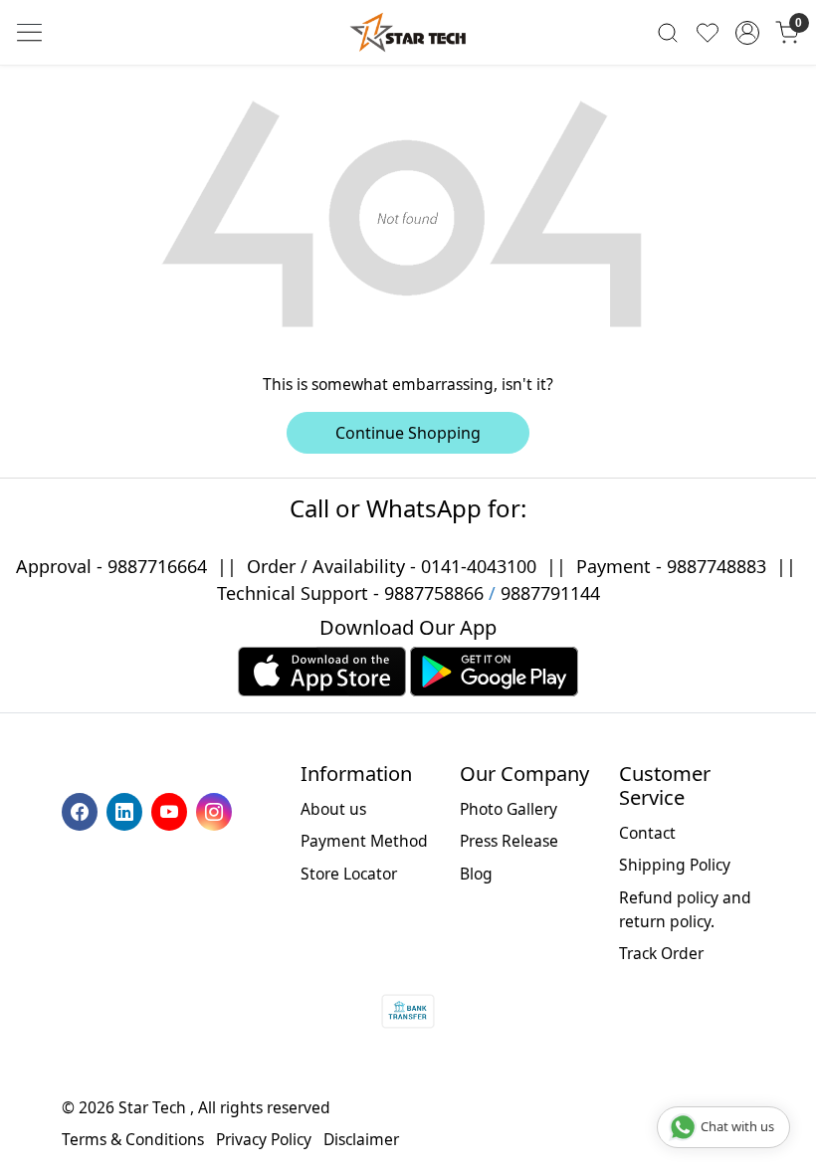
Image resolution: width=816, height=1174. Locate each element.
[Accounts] (747, 33)
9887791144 (550, 593)
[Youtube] (171, 810)
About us (333, 809)
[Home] (408, 32)
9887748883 (716, 566)
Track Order (661, 953)
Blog (476, 873)
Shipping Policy (674, 865)
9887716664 (157, 566)
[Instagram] (216, 810)
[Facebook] (82, 810)
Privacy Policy (263, 1139)
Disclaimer (361, 1139)
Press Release (509, 841)
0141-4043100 (478, 566)
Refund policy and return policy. (685, 908)
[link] (668, 32)
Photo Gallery (508, 809)
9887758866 (434, 593)
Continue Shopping (408, 433)
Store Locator (349, 873)
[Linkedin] (126, 810)
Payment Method (364, 841)
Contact (647, 833)
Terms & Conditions (133, 1139)
